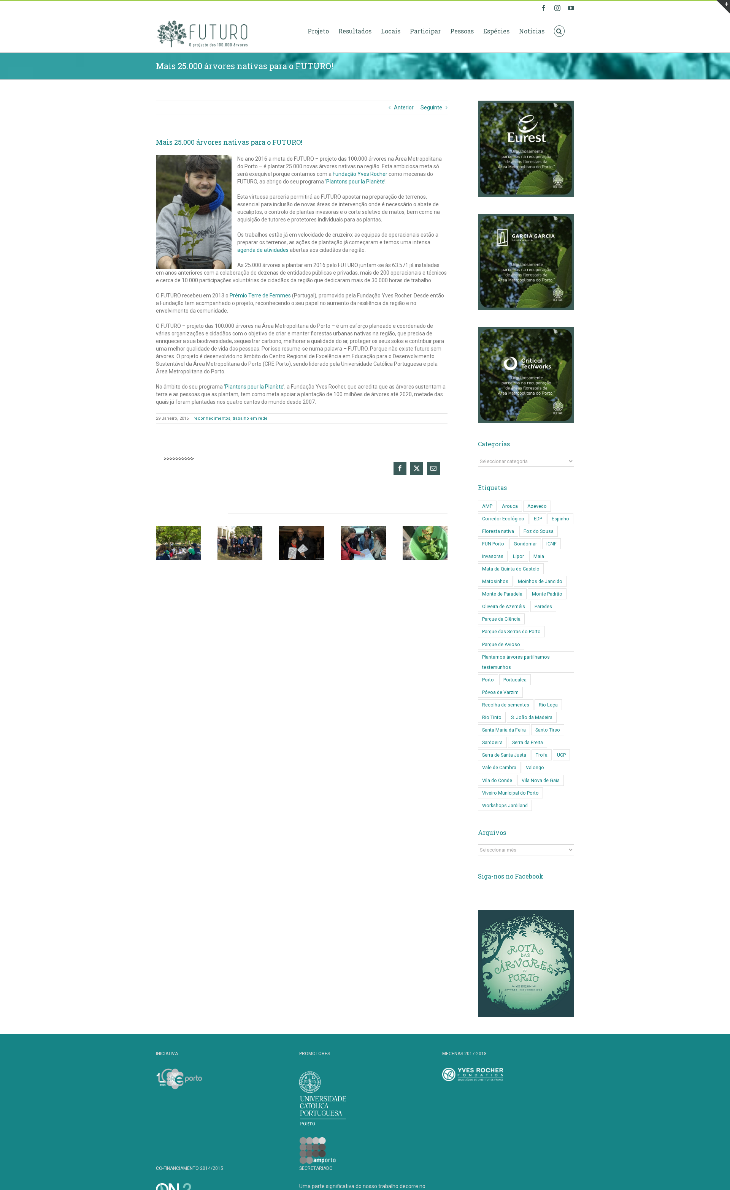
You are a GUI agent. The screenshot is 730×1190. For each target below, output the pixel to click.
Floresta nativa (498, 531)
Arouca (510, 506)
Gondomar (525, 544)
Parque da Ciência (501, 619)
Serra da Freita (527, 742)
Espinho (560, 519)
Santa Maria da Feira (504, 730)
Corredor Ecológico (503, 519)
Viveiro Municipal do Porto (510, 793)
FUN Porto (493, 544)
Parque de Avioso (501, 644)
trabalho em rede (250, 418)
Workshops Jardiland (505, 805)
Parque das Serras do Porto (511, 631)
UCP (561, 755)
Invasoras (492, 556)
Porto (488, 680)
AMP (487, 506)
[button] (559, 30)
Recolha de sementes (505, 705)
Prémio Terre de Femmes (260, 295)
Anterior (404, 107)
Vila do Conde (497, 780)
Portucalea (515, 680)
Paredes (543, 606)
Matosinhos (495, 581)
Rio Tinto (491, 717)
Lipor (518, 556)
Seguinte (431, 107)
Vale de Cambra (499, 767)
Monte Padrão (547, 594)
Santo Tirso (547, 730)
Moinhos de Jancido (540, 581)
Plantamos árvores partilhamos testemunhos (516, 662)
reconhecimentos (212, 418)
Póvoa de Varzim (500, 692)
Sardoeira (492, 742)
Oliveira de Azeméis (503, 606)
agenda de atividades (263, 250)
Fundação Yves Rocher (360, 174)
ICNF (551, 544)
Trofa (542, 755)
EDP (538, 519)
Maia (538, 556)
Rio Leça (548, 705)
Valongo (535, 767)
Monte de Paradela (502, 594)
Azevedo (537, 506)
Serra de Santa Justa (504, 755)
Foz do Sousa (539, 531)
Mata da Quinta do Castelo (511, 569)
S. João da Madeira (531, 717)
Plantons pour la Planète (355, 182)
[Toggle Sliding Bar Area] (723, 7)
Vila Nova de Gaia (541, 780)
